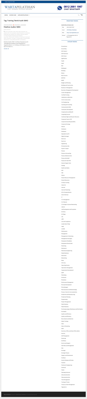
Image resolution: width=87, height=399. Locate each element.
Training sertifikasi (19, 38)
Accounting (63, 48)
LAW (62, 219)
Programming (64, 299)
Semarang (63, 338)
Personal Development (66, 284)
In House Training (65, 182)
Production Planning (65, 296)
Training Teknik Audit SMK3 (15, 39)
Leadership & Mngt (65, 224)
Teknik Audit (22, 37)
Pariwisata (63, 277)
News (62, 260)
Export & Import (65, 148)
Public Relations (65, 306)
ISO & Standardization (66, 192)
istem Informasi (64, 194)
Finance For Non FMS (66, 160)
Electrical (63, 138)
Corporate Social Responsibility (68, 121)
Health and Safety (65, 168)
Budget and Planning (66, 82)
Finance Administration (66, 155)
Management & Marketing (67, 236)
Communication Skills (66, 107)
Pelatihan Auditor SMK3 (12, 27)
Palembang (63, 275)
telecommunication (65, 374)
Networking (64, 258)
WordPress (24, 394)
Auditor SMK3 (15, 31)
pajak (62, 272)
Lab (62, 216)
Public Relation (64, 304)
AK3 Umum (63, 56)
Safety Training (64, 321)
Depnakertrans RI (65, 133)
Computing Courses (65, 114)
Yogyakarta (23, 24)
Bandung (63, 70)
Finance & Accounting (66, 153)
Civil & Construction (65, 99)
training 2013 (8, 38)
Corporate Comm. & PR (66, 119)
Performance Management (67, 282)
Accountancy (64, 46)
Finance (63, 150)
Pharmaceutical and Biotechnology (69, 289)
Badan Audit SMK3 (22, 31)
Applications (64, 58)
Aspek (62, 60)
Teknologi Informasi (65, 372)
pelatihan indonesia (20, 34)
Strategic (63, 350)
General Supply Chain (66, 163)
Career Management (66, 92)
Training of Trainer (65, 382)
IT (61, 197)
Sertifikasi (17, 24)
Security (63, 333)
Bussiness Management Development (69, 90)
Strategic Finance (65, 352)
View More (7, 48)
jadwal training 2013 (20, 32)
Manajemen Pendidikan (66, 241)
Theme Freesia (18, 394)
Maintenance (64, 231)
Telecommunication (65, 377)
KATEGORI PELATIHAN (23, 15)
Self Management (65, 335)
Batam (62, 73)
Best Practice (64, 75)
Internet (63, 187)
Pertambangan (64, 287)
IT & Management (65, 199)
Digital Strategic (65, 136)
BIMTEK (63, 78)
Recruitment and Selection (67, 318)
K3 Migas (63, 214)
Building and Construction (67, 85)
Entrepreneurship (65, 146)
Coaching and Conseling (66, 104)
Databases (63, 129)
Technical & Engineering (66, 365)
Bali (62, 65)
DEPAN (6, 15)
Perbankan (63, 279)
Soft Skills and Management (67, 345)
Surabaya (63, 357)
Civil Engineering (65, 102)
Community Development (67, 109)
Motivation (63, 255)
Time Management (65, 379)
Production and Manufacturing (68, 294)
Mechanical (64, 248)
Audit (62, 63)
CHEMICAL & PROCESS (66, 97)
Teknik (62, 370)
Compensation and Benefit (67, 112)
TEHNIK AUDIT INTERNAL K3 (14, 37)
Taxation (63, 362)
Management (64, 233)
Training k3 (14, 38)
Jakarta (63, 206)
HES (62, 170)
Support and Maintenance (67, 355)
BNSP (62, 80)
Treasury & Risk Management (68, 384)
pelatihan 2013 (14, 34)
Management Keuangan (66, 238)
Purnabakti (63, 311)
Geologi (63, 165)
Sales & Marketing (65, 326)
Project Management (66, 301)
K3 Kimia (63, 211)
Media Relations (65, 253)
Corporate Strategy (65, 124)
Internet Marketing (65, 189)
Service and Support (65, 343)
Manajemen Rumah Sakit (67, 243)
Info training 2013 (13, 32)
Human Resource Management (68, 177)
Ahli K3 (6, 31)
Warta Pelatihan (8, 29)
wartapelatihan (23, 39)
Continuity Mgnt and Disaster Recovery (70, 116)
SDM (62, 328)
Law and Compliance (65, 221)
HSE (13, 24)
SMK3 (7, 37)
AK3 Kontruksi (64, 53)
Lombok (63, 228)
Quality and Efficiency (66, 314)
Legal (62, 226)
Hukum (63, 175)
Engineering (64, 143)
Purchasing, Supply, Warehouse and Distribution (72, 309)
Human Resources (65, 180)
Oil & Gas (63, 262)
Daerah (63, 126)
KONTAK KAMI (12, 15)
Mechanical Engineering (66, 250)
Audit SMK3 (10, 31)
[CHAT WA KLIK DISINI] (69, 5)
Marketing (63, 245)
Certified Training (8, 24)
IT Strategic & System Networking (69, 204)
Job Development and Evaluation (68, 209)
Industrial (63, 185)
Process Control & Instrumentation (69, 292)
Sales (62, 323)
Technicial (63, 367)
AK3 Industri (64, 51)
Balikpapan (63, 68)
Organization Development (67, 270)
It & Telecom (64, 202)
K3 (25, 32)
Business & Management (67, 87)
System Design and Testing (67, 360)
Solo (62, 348)
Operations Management (67, 267)
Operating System (65, 265)
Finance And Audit (65, 158)
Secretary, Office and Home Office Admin (70, 331)
